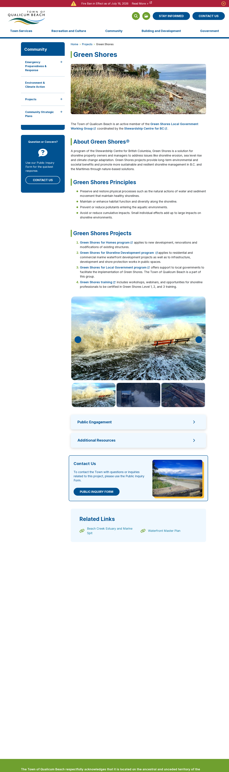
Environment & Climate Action (35, 84)
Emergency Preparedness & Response (35, 66)
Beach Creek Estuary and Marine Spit (109, 531)
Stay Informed (171, 16)
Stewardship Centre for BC (144, 128)
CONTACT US (209, 16)
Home (74, 44)
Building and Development (161, 31)
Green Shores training (96, 282)
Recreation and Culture (68, 31)
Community (114, 31)
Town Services (21, 31)
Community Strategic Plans (39, 114)
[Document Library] (146, 16)
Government (209, 31)
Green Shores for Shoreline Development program (117, 252)
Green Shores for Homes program (105, 242)
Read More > (140, 3)
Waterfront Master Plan (164, 530)
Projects (30, 99)
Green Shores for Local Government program (113, 267)
